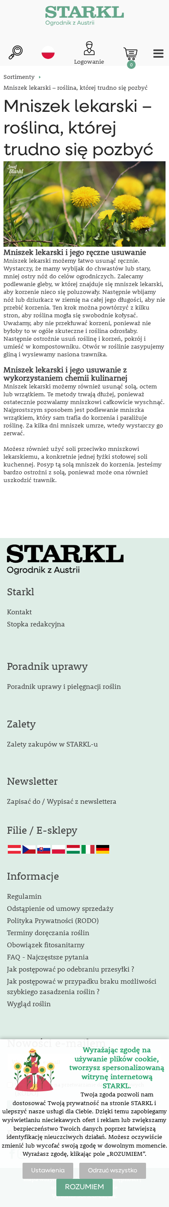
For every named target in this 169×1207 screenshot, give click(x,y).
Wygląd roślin (29, 1003)
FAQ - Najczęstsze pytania (48, 956)
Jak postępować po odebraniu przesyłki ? (70, 968)
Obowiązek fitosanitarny (45, 944)
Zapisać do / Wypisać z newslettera (62, 801)
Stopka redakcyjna (36, 623)
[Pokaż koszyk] (130, 54)
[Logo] (84, 17)
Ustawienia (48, 1171)
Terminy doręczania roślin (48, 932)
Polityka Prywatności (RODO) (53, 920)
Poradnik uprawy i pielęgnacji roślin (64, 686)
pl (48, 52)
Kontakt (19, 611)
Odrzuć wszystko (112, 1171)
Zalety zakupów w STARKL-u (52, 743)
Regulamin (24, 895)
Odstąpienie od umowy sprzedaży (60, 908)
